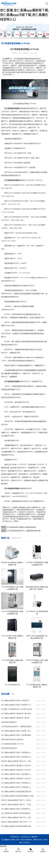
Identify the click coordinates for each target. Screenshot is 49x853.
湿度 (12, 175)
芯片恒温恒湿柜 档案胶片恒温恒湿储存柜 (21, 527)
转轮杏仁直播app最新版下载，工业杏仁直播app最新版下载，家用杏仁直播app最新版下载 (17, 804)
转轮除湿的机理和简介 (9, 722)
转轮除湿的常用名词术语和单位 (12, 739)
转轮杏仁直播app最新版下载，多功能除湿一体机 (17, 817)
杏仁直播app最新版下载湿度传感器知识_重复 (17, 796)
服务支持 (30, 851)
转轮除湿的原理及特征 (9, 748)
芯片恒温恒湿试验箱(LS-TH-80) (12, 744)
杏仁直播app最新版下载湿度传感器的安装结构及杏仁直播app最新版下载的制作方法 (17, 826)
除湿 (16, 421)
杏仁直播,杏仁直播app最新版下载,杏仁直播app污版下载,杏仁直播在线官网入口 (24, 15)
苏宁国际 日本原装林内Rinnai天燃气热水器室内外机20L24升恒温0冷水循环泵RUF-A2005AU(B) (17, 709)
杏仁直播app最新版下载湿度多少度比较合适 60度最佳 (17, 713)
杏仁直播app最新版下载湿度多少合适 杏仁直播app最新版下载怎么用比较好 (17, 770)
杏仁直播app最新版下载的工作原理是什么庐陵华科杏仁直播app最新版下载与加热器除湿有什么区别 (17, 783)
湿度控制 (10, 370)
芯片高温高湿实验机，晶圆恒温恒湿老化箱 (23, 530)
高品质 (26, 349)
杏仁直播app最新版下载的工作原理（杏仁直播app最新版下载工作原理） (17, 731)
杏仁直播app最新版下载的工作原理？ (16, 700)
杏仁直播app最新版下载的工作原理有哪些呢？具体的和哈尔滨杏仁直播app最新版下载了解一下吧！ (17, 735)
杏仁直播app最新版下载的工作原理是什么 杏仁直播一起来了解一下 (17, 809)
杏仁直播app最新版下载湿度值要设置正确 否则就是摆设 (17, 791)
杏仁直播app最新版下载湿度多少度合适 (15, 718)
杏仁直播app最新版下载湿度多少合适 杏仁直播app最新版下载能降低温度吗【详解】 (17, 765)
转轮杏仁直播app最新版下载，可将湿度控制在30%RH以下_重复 (17, 822)
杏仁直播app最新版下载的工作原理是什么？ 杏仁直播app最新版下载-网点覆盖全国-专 (17, 774)
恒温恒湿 (25, 108)
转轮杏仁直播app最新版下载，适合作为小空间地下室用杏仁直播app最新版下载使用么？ (17, 761)
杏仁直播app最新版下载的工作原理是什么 (16, 787)
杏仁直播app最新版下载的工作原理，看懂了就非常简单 (17, 705)
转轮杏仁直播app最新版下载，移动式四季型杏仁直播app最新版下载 (17, 800)
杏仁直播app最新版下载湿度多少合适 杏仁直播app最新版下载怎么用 (17, 778)
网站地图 (3, 846)
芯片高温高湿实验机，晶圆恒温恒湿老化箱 (17, 726)
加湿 (25, 293)
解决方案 (18, 851)
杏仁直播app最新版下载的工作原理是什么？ (17, 757)
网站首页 (6, 851)
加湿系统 (34, 381)
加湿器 (26, 394)
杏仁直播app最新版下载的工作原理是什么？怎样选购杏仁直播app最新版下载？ (17, 752)
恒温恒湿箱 (8, 301)
